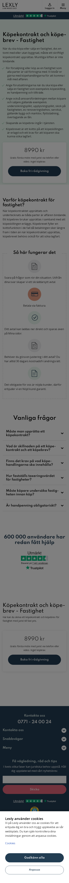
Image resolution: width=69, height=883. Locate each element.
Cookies (10, 843)
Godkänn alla (34, 857)
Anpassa (34, 870)
